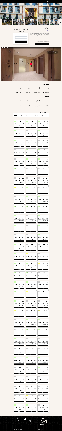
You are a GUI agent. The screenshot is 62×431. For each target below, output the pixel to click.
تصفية (15, 115)
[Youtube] (42, 424)
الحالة (21, 114)
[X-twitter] (47, 424)
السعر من (47, 114)
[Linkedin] (43, 424)
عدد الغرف (40, 114)
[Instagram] (45, 424)
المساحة (36, 114)
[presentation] (60, 22)
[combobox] (15, 37)
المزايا (26, 114)
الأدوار (31, 114)
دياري (41, 429)
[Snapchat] (41, 424)
